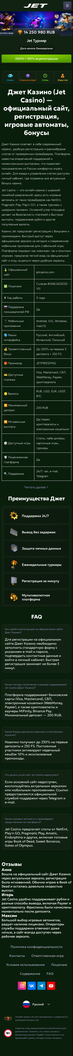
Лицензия (59, 965)
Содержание (30, 974)
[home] (36, 5)
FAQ (50, 974)
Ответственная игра (47, 956)
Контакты (17, 956)
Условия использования (25, 965)
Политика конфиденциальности (36, 947)
